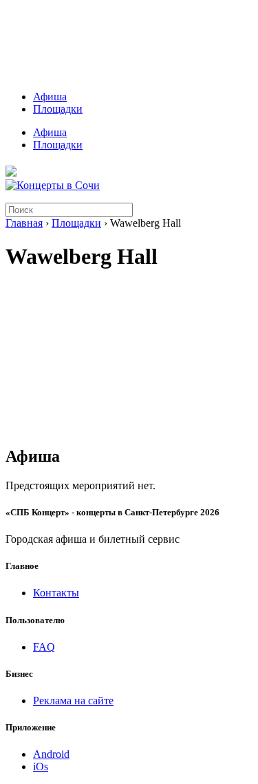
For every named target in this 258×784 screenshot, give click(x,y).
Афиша (50, 96)
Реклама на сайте (73, 700)
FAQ (44, 647)
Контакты (56, 592)
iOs (40, 766)
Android (51, 754)
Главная (24, 223)
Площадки (58, 109)
